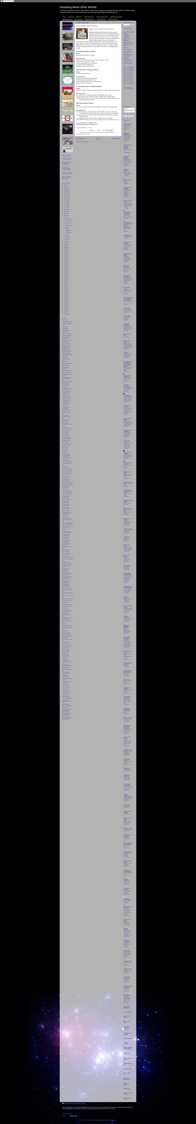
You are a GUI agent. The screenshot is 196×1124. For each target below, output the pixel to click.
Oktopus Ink (127, 679)
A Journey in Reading (127, 688)
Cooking (64, 432)
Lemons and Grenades (126, 980)
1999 (65, 255)
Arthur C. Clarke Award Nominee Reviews (66, 347)
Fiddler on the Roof (67, 463)
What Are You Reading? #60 (127, 778)
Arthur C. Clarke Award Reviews (66, 350)
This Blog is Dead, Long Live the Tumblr (128, 730)
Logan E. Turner (128, 1068)
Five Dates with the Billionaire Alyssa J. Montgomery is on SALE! (128, 280)
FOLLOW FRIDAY (127, 49)
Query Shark (127, 334)
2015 (65, 201)
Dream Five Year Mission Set (66, 438)
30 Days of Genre (66, 323)
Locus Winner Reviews (65, 538)
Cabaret (64, 386)
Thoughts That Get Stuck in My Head (128, 491)
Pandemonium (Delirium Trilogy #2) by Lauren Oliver (127, 701)
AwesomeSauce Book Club (128, 663)
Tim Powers (92, 66)
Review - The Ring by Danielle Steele (66, 158)
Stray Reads (127, 950)
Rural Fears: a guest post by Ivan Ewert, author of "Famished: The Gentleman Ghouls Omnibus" (128, 410)
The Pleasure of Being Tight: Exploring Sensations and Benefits (127, 192)
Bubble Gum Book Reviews (127, 709)
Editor (63, 447)
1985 (65, 284)
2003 (65, 247)
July (66, 235)
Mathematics (65, 549)
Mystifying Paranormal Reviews (127, 1028)
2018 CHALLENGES (128, 70)
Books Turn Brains (127, 1022)
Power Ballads (65, 609)
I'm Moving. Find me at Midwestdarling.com (128, 655)
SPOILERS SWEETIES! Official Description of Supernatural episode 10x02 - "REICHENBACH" (128, 642)
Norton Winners (66, 600)
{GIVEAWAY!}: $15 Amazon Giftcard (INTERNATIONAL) (128, 548)
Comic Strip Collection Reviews (67, 423)
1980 (65, 294)
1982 (65, 290)
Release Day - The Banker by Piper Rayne (128, 476)
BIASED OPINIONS (128, 42)
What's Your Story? (127, 545)
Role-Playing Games (67, 639)
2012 (65, 207)
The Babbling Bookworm (127, 697)
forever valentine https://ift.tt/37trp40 (128, 310)
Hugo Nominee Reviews (66, 505)
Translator (64, 685)
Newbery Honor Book (67, 589)
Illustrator (64, 510)
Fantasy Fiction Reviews (93, 132)
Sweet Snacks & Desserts (66, 673)
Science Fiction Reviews (66, 650)
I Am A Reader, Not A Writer (127, 784)
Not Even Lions (128, 828)
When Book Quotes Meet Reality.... (128, 799)
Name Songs (65, 579)
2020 (65, 191)
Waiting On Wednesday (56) (127, 922)
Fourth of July (65, 472)
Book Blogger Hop (66, 374)
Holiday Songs (65, 490)
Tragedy (64, 683)
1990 (65, 274)
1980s (63, 320)
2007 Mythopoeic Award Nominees (87, 26)
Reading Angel (127, 750)
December (68, 219)
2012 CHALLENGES (128, 81)
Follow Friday (65, 470)
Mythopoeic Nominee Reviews (107, 132)
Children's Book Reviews (66, 408)
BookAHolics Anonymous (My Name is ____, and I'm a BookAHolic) (128, 225)
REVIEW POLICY (127, 61)
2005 (65, 243)
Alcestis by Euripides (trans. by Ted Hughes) (128, 522)
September (68, 225)
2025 (65, 185)
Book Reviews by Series (116, 17)
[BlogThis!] (108, 130)
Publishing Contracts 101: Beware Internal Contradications (127, 258)
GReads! (126, 352)
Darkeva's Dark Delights (127, 188)
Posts (126, 108)
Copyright (64, 434)
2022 (65, 187)
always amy (127, 308)
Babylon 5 (64, 359)
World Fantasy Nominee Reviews (66, 700)
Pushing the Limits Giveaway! (128, 864)
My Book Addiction (126, 880)
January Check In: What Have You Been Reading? (128, 355)
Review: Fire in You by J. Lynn (128, 513)
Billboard (64, 365)
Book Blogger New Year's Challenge (66, 378)
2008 (97, 124)
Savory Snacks (66, 646)
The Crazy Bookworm (126, 266)
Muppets (64, 562)
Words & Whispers (126, 929)
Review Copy (65, 632)
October (67, 223)
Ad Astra (64, 328)
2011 (65, 209)
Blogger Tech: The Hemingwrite (128, 600)
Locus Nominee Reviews (66, 535)
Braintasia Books (126, 1084)
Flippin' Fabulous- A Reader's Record (128, 795)
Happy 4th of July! (128, 971)
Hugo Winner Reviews (65, 508)
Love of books (127, 1012)
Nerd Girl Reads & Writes (128, 1034)
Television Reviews (113, 19)
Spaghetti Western (66, 661)
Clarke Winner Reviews (65, 420)
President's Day (66, 611)
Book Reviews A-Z (89, 17)
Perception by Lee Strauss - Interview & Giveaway (128, 788)
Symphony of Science (65, 676)
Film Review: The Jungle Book (127, 531)
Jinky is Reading (128, 529)
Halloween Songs (66, 484)
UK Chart (64, 690)
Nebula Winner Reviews (66, 585)
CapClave (64, 394)
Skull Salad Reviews (126, 889)
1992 (65, 270)
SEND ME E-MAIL (127, 28)
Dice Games (65, 435)
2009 (65, 213)
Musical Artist (65, 563)
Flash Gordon (65, 468)
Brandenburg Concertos (65, 384)
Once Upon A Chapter (127, 242)
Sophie (64, 659)
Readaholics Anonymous (127, 276)
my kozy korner (128, 961)
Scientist (64, 652)
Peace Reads (127, 565)
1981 (65, 292)
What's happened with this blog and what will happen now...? (127, 953)
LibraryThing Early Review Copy (66, 532)
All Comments (128, 111)
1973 (65, 308)
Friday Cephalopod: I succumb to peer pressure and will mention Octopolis (128, 398)
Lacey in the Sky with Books (128, 986)
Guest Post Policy (66, 482)
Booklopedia (127, 759)
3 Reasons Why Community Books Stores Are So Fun (128, 327)
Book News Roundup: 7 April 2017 (127, 465)
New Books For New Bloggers (128, 871)
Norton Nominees (66, 598)
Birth (63, 369)
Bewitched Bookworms (127, 1079)
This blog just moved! (127, 882)
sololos (103, 1120)
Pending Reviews (66, 604)
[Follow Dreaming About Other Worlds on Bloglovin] (128, 116)
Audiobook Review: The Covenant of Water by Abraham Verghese (128, 204)
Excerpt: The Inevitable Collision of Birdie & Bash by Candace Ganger (128, 423)
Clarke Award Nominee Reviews (66, 416)
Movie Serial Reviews (67, 559)
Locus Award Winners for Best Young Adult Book (66, 168)
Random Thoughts (66, 620)
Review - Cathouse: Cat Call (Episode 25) (67, 173)
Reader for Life (127, 851)
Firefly (63, 466)
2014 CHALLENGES (128, 78)
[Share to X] (109, 130)
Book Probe (127, 287)
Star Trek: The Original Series (66, 665)
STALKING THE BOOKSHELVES (128, 587)
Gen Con (64, 475)
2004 (65, 245)
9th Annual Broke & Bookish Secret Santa (128, 369)
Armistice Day (65, 343)
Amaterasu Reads (126, 170)
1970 (65, 314)
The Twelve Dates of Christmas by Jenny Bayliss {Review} (128, 246)
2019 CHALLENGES (128, 68)
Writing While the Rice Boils (127, 574)
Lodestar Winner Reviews (66, 544)
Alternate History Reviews (66, 338)
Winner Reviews (66, 698)
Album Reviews (66, 333)
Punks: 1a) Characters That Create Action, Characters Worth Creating (127, 911)
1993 (65, 267)
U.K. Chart (64, 687)
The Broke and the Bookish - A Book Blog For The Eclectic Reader (128, 364)
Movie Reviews (78, 19)
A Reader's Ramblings (126, 385)
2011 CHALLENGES (128, 83)
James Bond (65, 527)
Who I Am (70, 17)
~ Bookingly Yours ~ (127, 441)
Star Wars (64, 667)
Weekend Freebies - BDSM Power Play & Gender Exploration (128, 137)
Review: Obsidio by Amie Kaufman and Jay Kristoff (128, 388)
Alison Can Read (128, 482)
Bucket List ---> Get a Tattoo (127, 674)
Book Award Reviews (102, 17)
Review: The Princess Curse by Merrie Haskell (128, 822)
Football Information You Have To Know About (127, 290)
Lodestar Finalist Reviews (66, 541)
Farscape (64, 459)
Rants (63, 624)
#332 (125, 335)
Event (63, 451)
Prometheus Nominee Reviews (66, 614)
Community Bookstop (127, 324)
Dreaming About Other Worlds (78, 7)
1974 (65, 306)
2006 (95, 123)
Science (64, 647)
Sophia (64, 657)
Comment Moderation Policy (66, 428)
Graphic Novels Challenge (128, 431)
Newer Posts (80, 138)
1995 (65, 263)
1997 (65, 259)
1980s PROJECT (127, 38)
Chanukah (64, 403)
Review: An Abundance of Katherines (127, 559)
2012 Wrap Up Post (128, 829)
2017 (65, 197)
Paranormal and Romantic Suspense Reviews (128, 146)
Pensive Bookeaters (127, 617)
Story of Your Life (127, 503)
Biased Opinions (66, 363)
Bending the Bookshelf (127, 134)
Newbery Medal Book (67, 592)
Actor (63, 326)
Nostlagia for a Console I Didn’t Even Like (127, 126)
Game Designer (66, 473)
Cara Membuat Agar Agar (127, 318)
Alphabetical (65, 335)
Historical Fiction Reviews (66, 486)
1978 (65, 298)
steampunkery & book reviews (128, 671)
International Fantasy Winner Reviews (67, 523)
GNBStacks (127, 768)
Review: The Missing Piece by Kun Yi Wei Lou (127, 173)
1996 (65, 261)
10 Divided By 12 (127, 236)
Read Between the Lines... (127, 996)
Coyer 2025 (126, 182)
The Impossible (127, 806)
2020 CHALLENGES (128, 67)
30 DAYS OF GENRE (128, 32)
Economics (65, 445)
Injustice (64, 516)
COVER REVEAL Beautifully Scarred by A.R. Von (128, 456)
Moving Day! (126, 837)
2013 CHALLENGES (128, 80)
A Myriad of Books (127, 519)
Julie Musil (126, 537)
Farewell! (126, 665)
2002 (65, 249)
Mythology (64, 571)
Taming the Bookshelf (126, 775)
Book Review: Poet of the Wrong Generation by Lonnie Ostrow (128, 445)
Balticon (64, 361)
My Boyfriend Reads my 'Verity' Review (127, 269)
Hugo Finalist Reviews (65, 497)
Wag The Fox (127, 405)
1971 (65, 312)
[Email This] (106, 130)
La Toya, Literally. (126, 1043)
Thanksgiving (65, 681)
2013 (65, 205)
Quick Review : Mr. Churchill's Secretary (128, 854)
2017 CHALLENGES (128, 72)
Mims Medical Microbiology (127, 567)
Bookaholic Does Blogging (127, 899)
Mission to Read (128, 717)
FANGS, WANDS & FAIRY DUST (128, 1048)
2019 (65, 193)
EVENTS (125, 47)
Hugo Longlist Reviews (65, 502)
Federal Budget (66, 461)
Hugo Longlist (65, 499)
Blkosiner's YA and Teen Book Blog (128, 509)
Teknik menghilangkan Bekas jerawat (127, 630)
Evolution (64, 453)
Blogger (113, 1120)
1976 (65, 302)
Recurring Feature (66, 627)
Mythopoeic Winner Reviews (83, 134)
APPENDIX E (126, 40)
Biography (64, 367)
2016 (65, 199)
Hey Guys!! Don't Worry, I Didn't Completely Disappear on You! (128, 933)
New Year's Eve (66, 587)
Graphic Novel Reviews (65, 480)
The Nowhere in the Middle (128, 907)
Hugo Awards (65, 494)
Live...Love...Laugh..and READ (128, 843)
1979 (65, 296)
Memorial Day (65, 553)
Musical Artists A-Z (89, 19)
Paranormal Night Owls (127, 637)
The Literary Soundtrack (127, 977)
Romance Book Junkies (128, 453)
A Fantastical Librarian (127, 835)
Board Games (65, 372)
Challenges (65, 402)
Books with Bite (128, 1038)
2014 (65, 203)
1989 (65, 276)
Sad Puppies (65, 644)
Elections (64, 449)
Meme (63, 551)
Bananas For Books (127, 556)
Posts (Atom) (86, 141)
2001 (65, 251)
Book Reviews (83, 132)
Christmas (64, 410)
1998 (65, 257)
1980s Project (65, 321)
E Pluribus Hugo (66, 443)
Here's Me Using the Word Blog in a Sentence (128, 299)
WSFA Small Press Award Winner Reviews (66, 714)
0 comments (98, 130)
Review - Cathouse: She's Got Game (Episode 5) (67, 177)
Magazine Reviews (67, 19)
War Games (65, 696)
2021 (65, 189)
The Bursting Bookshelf (127, 376)
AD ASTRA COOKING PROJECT (126, 35)
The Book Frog (127, 462)
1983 (65, 288)
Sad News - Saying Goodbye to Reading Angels (128, 752)
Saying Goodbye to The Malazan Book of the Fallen (128, 610)
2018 (65, 195)
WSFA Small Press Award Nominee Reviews (66, 710)
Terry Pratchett (87, 83)
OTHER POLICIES (127, 63)
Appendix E (65, 342)
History (64, 489)
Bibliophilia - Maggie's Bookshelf (127, 626)
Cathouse (64, 400)
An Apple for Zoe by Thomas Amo (127, 619)
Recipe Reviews (66, 625)
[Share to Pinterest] (112, 130)
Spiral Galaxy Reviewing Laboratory (127, 727)
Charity (64, 405)
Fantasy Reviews (66, 457)
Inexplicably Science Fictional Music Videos (67, 513)
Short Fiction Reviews (65, 655)
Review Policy (65, 634)
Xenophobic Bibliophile (127, 1007)
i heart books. (127, 316)
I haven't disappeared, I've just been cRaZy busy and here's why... (127, 742)
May (66, 239)
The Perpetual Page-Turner (127, 213)
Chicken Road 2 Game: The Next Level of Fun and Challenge (127, 162)
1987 (65, 280)
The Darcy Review (126, 597)
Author (64, 358)
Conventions (65, 430)
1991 (65, 272)
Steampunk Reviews (67, 669)
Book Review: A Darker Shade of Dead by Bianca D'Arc (127, 999)
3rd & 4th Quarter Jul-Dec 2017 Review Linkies (127, 434)
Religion (64, 630)
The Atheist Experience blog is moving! (128, 944)
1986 (65, 282)
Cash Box (64, 398)
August (67, 227)
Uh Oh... (125, 901)
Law (63, 529)
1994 (65, 265)
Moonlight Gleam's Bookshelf (126, 157)
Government (65, 477)
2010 (65, 211)
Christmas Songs (66, 412)
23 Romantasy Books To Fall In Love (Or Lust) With (128, 216)
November (68, 221)
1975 (65, 304)
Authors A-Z (79, 17)
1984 (65, 286)
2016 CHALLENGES (128, 74)
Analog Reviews (66, 340)
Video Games (65, 692)
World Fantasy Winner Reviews (66, 705)
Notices (64, 602)
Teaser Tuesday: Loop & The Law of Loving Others (128, 590)
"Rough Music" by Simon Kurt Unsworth (128, 892)
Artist (63, 356)
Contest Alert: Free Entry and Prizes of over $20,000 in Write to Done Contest (128, 578)
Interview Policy (66, 525)
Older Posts (116, 138)
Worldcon (64, 707)
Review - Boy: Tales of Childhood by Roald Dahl (67, 163)
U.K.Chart (64, 689)
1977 (65, 300)
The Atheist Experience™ (127, 941)
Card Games (65, 396)
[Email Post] (103, 130)
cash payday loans (128, 769)
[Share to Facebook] (110, 130)
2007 (65, 217)
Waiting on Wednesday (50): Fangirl (127, 761)
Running (64, 642)
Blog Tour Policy (66, 370)
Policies (64, 608)
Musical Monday (101, 19)
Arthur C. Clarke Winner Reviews (66, 353)
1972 (65, 310)
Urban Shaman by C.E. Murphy (128, 719)
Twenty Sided (127, 124)
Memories (64, 555)
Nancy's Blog (127, 804)
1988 (65, 278)
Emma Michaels (128, 235)
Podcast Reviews (66, 606)
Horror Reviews (66, 492)
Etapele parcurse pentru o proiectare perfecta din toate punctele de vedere (128, 345)
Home (64, 17)
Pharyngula (127, 395)
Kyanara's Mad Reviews (127, 812)
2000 (65, 253)
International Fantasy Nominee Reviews (67, 519)
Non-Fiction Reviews (67, 595)
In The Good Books (127, 920)
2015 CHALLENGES (128, 76)
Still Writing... (127, 1088)
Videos (64, 694)
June (66, 237)
